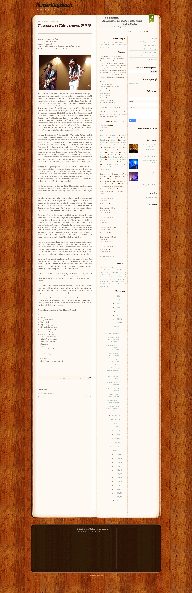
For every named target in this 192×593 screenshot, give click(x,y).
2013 (117, 474)
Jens (101, 95)
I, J (125, 43)
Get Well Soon (113, 135)
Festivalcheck (153, 59)
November (114, 330)
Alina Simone (105, 268)
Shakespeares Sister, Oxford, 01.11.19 (64, 25)
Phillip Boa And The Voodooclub (112, 279)
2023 (118, 307)
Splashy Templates (102, 577)
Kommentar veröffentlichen (46, 393)
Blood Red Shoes (109, 270)
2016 (117, 462)
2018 (117, 455)
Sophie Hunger (112, 157)
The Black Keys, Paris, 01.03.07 (147, 185)
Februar (115, 446)
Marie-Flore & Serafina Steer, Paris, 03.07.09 (143, 157)
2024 (118, 304)
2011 (117, 481)
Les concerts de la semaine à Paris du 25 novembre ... (112, 339)
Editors (106, 147)
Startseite (65, 397)
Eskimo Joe (114, 272)
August (115, 423)
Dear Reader (115, 138)
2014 (117, 470)
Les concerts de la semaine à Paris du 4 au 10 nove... (112, 408)
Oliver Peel (103, 84)
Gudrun (102, 91)
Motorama (123, 162)
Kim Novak (110, 167)
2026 (119, 296)
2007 (117, 497)
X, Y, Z (108, 47)
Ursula (102, 98)
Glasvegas (123, 272)
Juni (117, 431)
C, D (110, 43)
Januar (115, 450)
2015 (117, 466)
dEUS (101, 272)
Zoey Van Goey (104, 286)
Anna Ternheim (117, 268)
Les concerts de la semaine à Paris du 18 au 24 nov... (112, 362)
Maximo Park (117, 147)
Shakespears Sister (85, 379)
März (116, 442)
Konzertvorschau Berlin (150, 52)
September (114, 419)
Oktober (115, 415)
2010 (117, 485)
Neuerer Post (41, 397)
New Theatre (64, 379)
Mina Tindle (122, 145)
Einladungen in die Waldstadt (148, 42)
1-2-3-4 (112, 256)
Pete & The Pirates (117, 277)
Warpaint (113, 140)
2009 (117, 489)
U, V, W (102, 47)
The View (114, 284)
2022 (119, 311)
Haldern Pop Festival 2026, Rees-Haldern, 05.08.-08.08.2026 (149, 147)
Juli (117, 427)
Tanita (101, 93)
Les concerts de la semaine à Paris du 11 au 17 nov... (112, 376)
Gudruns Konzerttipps (112, 333)
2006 (118, 501)
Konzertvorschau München (149, 56)
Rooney (122, 281)
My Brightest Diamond (110, 164)
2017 (117, 458)
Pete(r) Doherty (114, 142)
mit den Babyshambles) (110, 145)
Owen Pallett (122, 167)
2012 (117, 478)
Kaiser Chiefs (112, 150)
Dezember (115, 326)
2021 (118, 315)
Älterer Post (88, 397)
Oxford (71, 379)
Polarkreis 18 (104, 281)
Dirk (101, 102)
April (116, 438)
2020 (118, 319)
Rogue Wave (114, 281)
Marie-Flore (114, 155)
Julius (101, 89)
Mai (117, 434)
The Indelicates (113, 159)
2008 (117, 493)
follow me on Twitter (151, 197)
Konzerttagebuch (54, 4)
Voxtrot (122, 284)
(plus (124, 142)
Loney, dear (113, 152)
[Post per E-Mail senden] (89, 377)
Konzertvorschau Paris (150, 45)
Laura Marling (111, 162)
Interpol (102, 150)
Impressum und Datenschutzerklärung (88, 531)
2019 (117, 323)
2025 (119, 300)
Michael (102, 100)
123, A (103, 43)
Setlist (77, 379)
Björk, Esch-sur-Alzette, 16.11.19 (113, 355)
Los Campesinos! (118, 275)
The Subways (104, 284)
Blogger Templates (89, 577)
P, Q (116, 45)
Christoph (103, 86)
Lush (107, 169)
